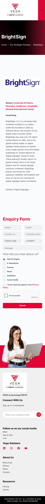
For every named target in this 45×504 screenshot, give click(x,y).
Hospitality (32, 106)
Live (4, 438)
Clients (6, 489)
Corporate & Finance (23, 103)
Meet (5, 432)
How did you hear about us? (21, 254)
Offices (6, 466)
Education (10, 106)
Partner (6, 486)
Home (4, 45)
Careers (6, 472)
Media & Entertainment (16, 109)
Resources (7, 462)
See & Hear (8, 435)
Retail (31, 109)
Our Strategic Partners (20, 45)
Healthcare (21, 106)
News (5, 469)
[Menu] (42, 10)
